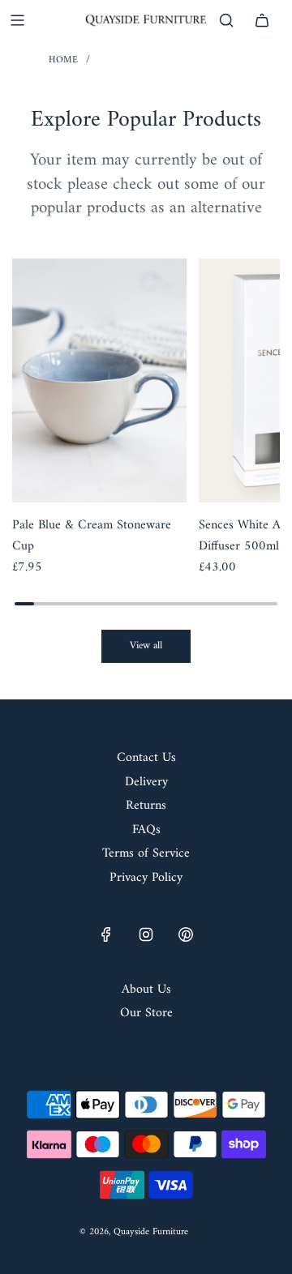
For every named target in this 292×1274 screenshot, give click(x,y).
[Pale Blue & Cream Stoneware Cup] (99, 380)
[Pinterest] (186, 934)
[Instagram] (146, 934)
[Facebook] (106, 934)
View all (146, 645)
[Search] (226, 20)
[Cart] (262, 20)
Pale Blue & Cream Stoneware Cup (91, 536)
